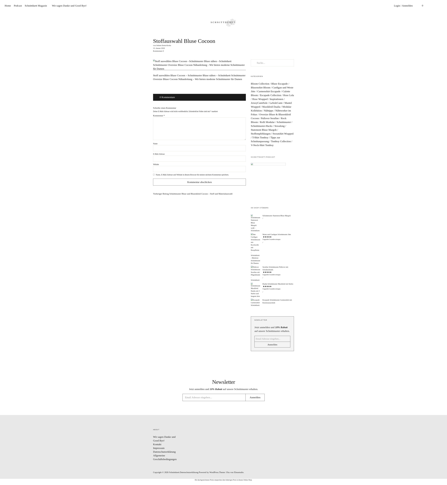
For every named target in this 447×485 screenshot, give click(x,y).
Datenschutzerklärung (164, 451)
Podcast (18, 5)
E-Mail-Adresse (159, 154)
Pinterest (442, 241)
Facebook (442, 234)
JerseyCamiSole (259, 102)
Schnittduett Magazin (36, 5)
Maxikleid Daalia (271, 106)
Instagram (442, 227)
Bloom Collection (260, 83)
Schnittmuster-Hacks (261, 125)
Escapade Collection (270, 95)
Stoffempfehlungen (261, 133)
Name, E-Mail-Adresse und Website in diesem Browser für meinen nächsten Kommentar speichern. (192, 175)
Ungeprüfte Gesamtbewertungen (271, 239)
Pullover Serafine (270, 118)
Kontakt (157, 444)
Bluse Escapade (279, 83)
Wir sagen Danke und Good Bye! (69, 5)
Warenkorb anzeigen (421, 6)
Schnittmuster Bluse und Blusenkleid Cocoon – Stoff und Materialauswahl (192, 193)
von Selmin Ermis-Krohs (162, 45)
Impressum (158, 448)
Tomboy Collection (281, 141)
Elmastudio (239, 472)
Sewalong (279, 125)
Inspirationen (276, 99)
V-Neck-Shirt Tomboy (262, 145)
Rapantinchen (442, 255)
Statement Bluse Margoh (264, 129)
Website (156, 164)
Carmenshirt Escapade (268, 91)
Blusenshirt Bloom (260, 87)
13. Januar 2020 (159, 48)
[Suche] (430, 6)
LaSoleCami (276, 102)
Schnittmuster (284, 122)
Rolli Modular (267, 122)
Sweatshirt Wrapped (283, 133)
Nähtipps (268, 110)
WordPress (213, 472)
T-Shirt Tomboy (260, 137)
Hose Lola (288, 95)
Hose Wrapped (260, 99)
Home (8, 5)
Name (155, 144)
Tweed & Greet (442, 248)
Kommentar (159, 115)
